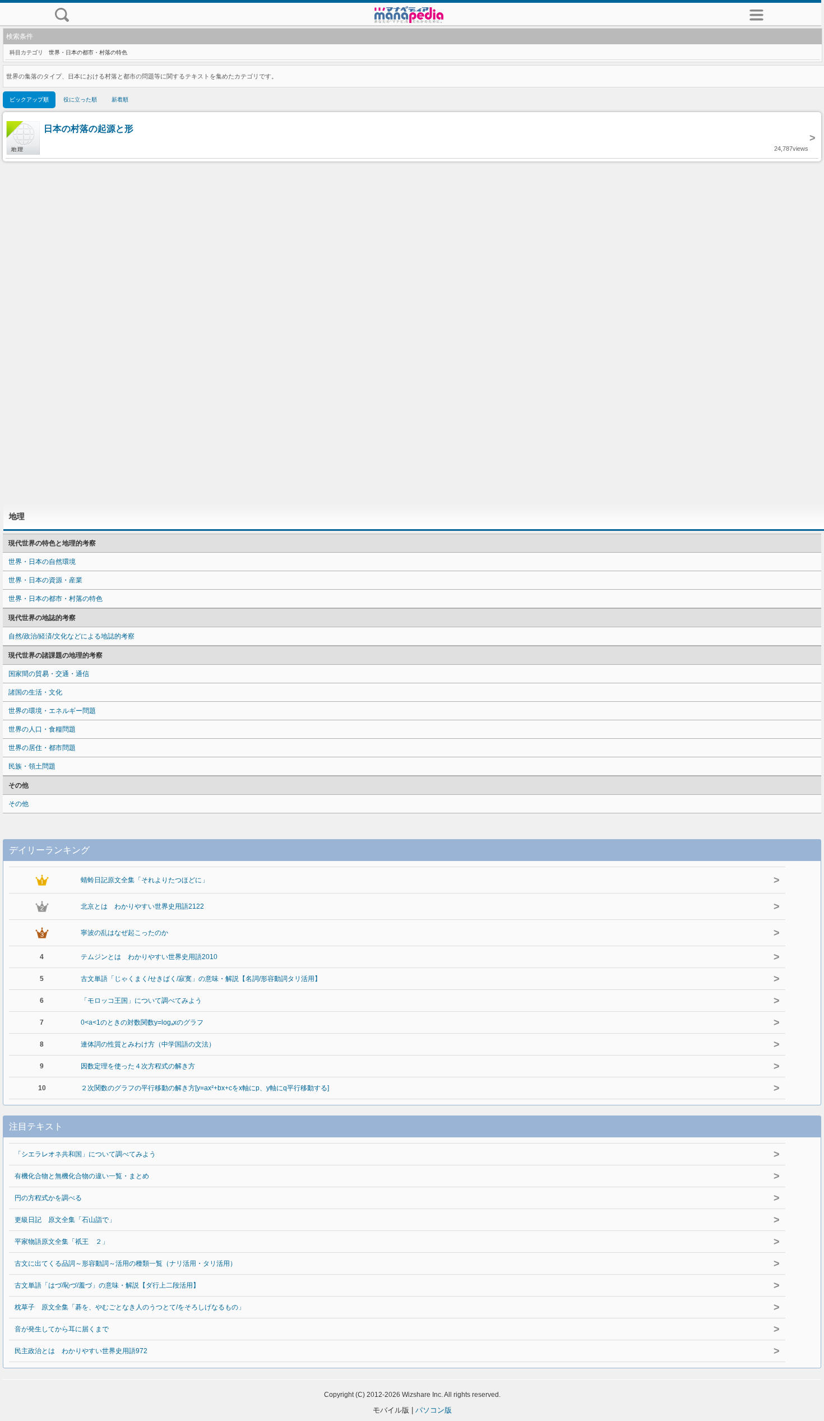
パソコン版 (433, 1410)
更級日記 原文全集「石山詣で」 (65, 1220)
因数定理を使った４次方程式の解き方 (138, 1066)
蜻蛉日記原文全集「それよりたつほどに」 (145, 880)
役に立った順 (80, 99)
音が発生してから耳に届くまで (62, 1329)
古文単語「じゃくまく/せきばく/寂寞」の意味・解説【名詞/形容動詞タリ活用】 (201, 979)
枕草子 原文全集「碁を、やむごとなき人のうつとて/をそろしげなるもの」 (130, 1307)
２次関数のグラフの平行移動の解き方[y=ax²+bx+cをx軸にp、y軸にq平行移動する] (205, 1088)
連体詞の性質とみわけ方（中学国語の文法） (148, 1044)
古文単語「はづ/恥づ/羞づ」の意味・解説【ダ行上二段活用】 (107, 1285)
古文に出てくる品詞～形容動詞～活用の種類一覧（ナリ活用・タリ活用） (126, 1263)
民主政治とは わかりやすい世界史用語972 (81, 1351)
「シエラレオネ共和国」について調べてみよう (85, 1154)
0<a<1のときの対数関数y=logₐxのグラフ (142, 1022)
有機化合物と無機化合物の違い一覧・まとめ (82, 1176)
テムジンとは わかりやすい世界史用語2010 (149, 957)
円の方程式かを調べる (48, 1198)
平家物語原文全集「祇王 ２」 (62, 1242)
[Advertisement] (412, 332)
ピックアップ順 (29, 99)
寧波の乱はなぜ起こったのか (124, 933)
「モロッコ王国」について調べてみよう (141, 1001)
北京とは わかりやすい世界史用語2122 (142, 906)
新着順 (120, 99)
